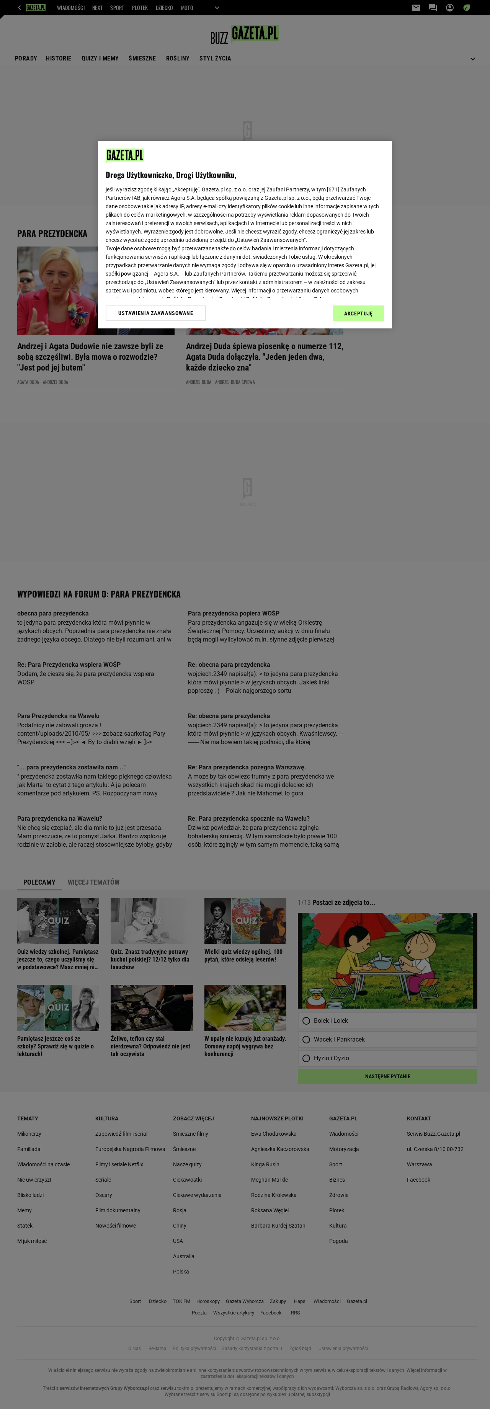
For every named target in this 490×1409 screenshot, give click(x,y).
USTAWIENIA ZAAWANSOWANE (155, 313)
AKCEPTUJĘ (358, 313)
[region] (245, 234)
